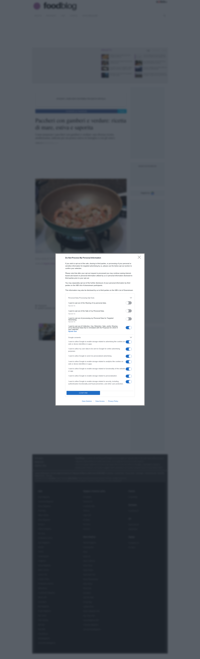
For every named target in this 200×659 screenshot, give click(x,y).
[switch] (129, 302)
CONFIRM (83, 393)
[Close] (140, 258)
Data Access (100, 401)
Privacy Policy (113, 401)
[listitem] (100, 298)
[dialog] (100, 329)
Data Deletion (87, 401)
